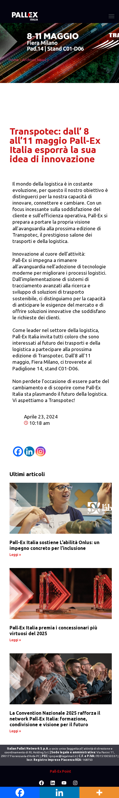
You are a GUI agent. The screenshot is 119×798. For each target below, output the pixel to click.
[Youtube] (64, 783)
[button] (111, 16)
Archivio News (34, 60)
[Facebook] (18, 451)
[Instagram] (41, 451)
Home (14, 60)
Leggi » (15, 554)
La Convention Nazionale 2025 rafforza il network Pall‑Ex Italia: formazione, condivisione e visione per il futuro (55, 718)
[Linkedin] (29, 451)
